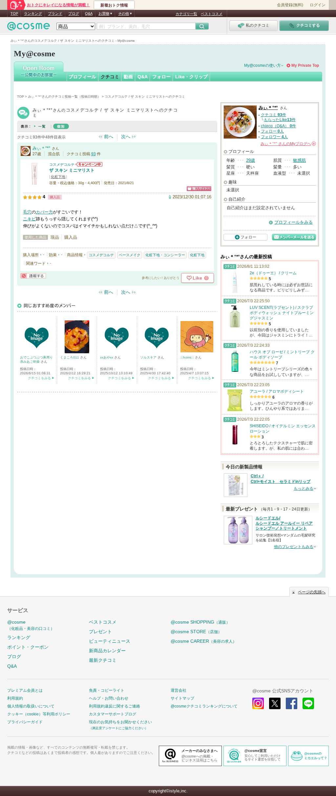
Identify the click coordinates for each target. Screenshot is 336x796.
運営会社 (178, 690)
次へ (125, 136)
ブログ (73, 13)
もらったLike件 (280, 119)
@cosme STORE (196, 631)
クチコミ (110, 76)
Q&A (89, 13)
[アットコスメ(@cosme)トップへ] (28, 27)
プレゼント (100, 631)
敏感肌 (299, 160)
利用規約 (15, 698)
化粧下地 (58, 177)
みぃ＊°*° (41, 148)
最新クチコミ (102, 660)
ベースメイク (129, 255)
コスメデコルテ (61, 164)
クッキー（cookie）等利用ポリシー (38, 714)
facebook (291, 703)
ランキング (33, 13)
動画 (128, 76)
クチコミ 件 (273, 114)
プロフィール (82, 76)
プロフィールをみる (293, 222)
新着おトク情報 (114, 5)
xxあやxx (107, 357)
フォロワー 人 (274, 137)
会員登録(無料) (290, 5)
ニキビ (29, 218)
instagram (258, 703)
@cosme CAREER (204, 641)
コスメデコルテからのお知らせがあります (89, 164)
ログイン (318, 5)
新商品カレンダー (107, 650)
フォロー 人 (272, 131)
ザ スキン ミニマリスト (71, 170)
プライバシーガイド (25, 722)
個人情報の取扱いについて (30, 706)
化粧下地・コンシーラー (165, 255)
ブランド (55, 13)
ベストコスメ (211, 14)
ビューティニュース (109, 641)
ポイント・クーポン (28, 647)
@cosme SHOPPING (200, 622)
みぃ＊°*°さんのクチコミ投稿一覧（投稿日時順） (64, 96)
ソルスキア (149, 357)
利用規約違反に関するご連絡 (114, 706)
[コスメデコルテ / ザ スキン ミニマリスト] (34, 182)
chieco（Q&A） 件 (278, 126)
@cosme (30, 625)
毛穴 (27, 212)
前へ (108, 136)
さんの (288, 143)
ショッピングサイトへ (199, 188)
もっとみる (303, 488)
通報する (33, 276)
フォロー (161, 76)
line (308, 703)
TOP (14, 13)
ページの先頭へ (312, 592)
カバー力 (44, 212)
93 (93, 154)
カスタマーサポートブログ (112, 714)
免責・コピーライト (106, 690)
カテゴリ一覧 (186, 14)
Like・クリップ (191, 76)
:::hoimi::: (187, 357)
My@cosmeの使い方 (262, 65)
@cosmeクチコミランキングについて (204, 706)
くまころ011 (70, 357)
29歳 (250, 160)
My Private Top (305, 65)
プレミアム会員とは (25, 690)
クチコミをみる (39, 378)
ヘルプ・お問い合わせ (108, 698)
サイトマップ (182, 698)
